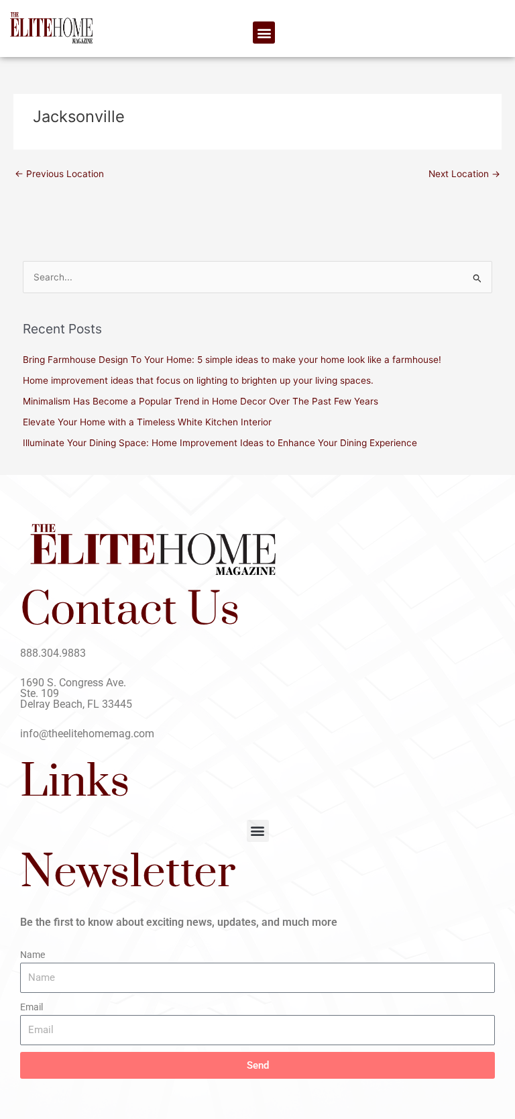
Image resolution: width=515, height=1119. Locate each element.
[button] (264, 32)
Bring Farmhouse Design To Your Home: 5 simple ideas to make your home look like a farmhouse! (232, 359)
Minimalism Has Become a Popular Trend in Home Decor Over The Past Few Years (200, 401)
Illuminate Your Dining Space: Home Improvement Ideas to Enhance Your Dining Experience (220, 442)
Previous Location (59, 173)
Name (32, 954)
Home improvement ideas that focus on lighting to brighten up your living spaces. (198, 380)
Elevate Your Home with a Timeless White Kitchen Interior (147, 422)
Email (31, 1007)
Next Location (464, 173)
